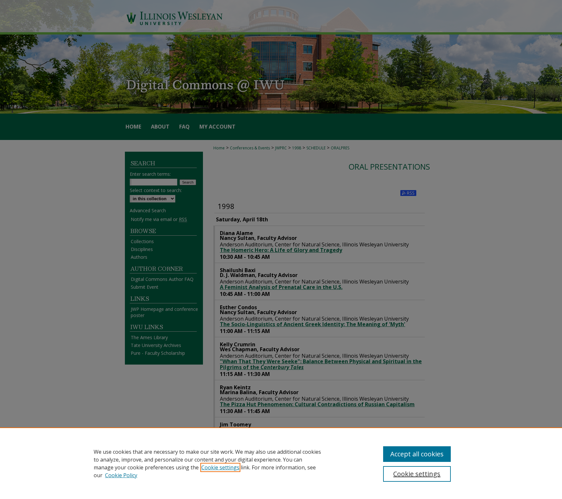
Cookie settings (220, 467)
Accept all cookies (417, 454)
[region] (281, 463)
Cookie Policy (121, 475)
